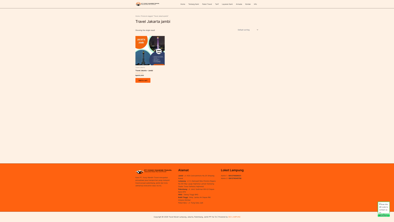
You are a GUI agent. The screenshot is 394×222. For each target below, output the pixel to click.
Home (182, 4)
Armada (239, 4)
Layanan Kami (227, 4)
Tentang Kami (193, 4)
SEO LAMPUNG (234, 217)
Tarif (217, 4)
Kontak (248, 4)
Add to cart (143, 80)
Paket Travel (207, 4)
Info (255, 4)
